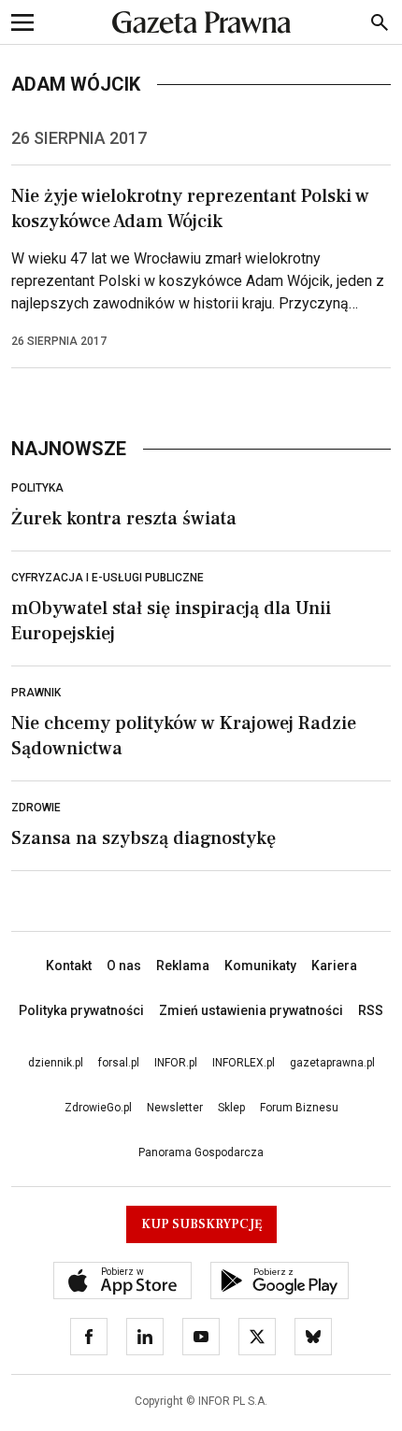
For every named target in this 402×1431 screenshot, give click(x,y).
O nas (124, 965)
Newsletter (175, 1107)
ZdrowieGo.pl (98, 1107)
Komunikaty (260, 965)
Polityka (37, 487)
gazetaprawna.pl (332, 1062)
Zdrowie (36, 807)
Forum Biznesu (299, 1107)
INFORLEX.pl (243, 1062)
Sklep (231, 1107)
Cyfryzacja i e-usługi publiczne (107, 577)
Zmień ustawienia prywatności (251, 1010)
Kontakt (69, 965)
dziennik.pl (55, 1062)
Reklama (182, 965)
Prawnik (36, 692)
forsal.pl (118, 1062)
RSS (370, 1010)
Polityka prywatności (81, 1010)
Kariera (334, 965)
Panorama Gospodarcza (201, 1152)
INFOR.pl (175, 1062)
